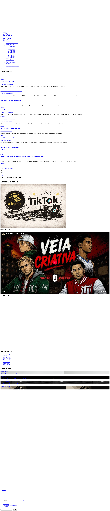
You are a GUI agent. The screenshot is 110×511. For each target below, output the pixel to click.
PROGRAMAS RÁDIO (10, 65)
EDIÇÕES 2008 (11, 55)
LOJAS (7, 61)
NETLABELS (8, 63)
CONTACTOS (6, 504)
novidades (3, 97)
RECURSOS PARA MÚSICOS (12, 66)
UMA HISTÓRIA (7, 38)
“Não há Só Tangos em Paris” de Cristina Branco (11, 91)
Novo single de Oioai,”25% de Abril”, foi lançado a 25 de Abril (14, 378)
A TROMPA (19, 5)
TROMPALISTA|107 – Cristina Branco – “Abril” (11, 165)
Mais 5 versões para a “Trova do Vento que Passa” (11, 388)
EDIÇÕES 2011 (11, 51)
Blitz (4, 356)
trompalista (3, 116)
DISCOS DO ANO (10, 44)
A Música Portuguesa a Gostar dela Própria (11, 354)
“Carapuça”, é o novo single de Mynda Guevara (11, 373)
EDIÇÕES (8, 45)
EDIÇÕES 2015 (11, 57)
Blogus (20, 500)
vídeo (2, 88)
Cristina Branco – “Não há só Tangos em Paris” (11, 100)
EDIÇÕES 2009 (11, 54)
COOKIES (5, 506)
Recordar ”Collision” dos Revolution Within (10, 383)
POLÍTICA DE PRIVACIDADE (10, 505)
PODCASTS (5, 39)
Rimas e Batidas (6, 362)
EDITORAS (8, 58)
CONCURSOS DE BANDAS (12, 43)
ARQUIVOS (5, 40)
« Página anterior (4, 175)
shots (2, 135)
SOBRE (4, 502)
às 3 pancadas (3, 376)
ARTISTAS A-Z (6, 34)
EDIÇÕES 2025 (11, 46)
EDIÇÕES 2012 (11, 50)
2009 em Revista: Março (6, 109)
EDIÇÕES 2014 (11, 48)
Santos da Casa (6, 363)
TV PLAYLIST (6, 33)
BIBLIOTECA (6, 37)
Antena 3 (5, 355)
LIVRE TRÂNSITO (10, 60)
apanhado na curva (4, 371)
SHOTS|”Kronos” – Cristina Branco (8, 137)
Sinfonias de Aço (6, 364)
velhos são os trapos (5, 381)
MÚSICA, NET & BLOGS (11, 62)
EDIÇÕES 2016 (11, 56)
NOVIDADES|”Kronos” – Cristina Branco (10, 147)
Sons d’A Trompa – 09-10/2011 (7, 81)
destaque (2, 126)
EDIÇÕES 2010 (11, 52)
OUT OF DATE (6, 41)
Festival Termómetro (7, 358)
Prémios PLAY (6, 360)
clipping (2, 154)
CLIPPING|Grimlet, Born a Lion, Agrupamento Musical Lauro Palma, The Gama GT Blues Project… (23, 156)
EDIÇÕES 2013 (11, 49)
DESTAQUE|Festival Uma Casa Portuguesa (10, 128)
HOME (4, 32)
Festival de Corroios (7, 357)
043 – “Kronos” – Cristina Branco (8, 119)
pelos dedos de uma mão (5, 386)
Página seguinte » (12, 175)
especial (2, 79)
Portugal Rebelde (6, 359)
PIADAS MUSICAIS (7, 35)
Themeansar (25, 500)
